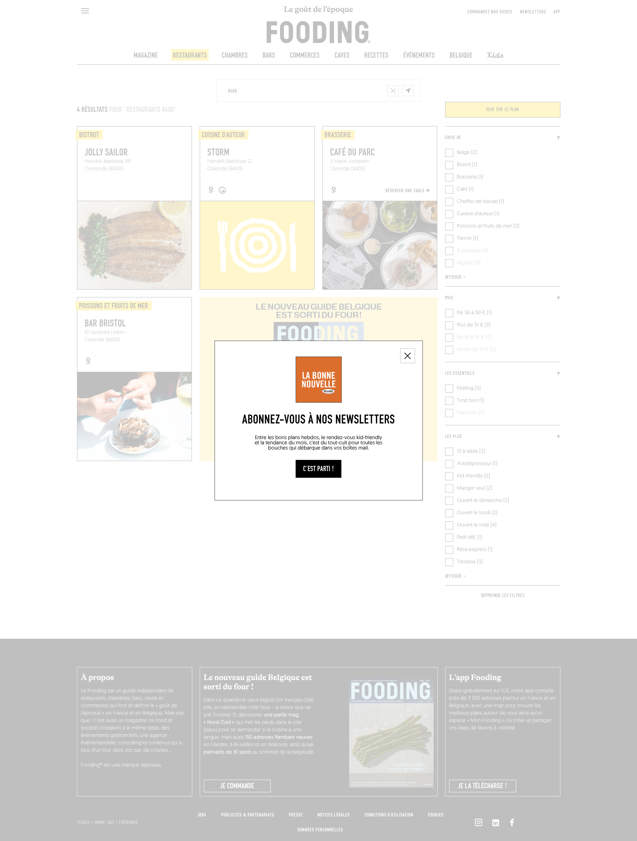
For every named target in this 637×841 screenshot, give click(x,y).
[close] (407, 355)
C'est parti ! (318, 469)
